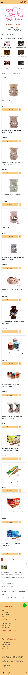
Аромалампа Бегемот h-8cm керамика (12, 289)
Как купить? (5, 616)
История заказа (6, 644)
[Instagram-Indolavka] (21, 2)
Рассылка (5, 648)
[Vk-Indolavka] (25, 2)
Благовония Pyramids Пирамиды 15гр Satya (13, 511)
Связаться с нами (7, 623)
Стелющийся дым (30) (21, 47)
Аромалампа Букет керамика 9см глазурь (13, 353)
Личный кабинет (7, 642)
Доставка (5, 612)
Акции (4, 636)
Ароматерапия (9, 34)
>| (25, 559)
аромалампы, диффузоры (8, 597)
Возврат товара (6, 625)
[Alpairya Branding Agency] (5, 667)
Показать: (3, 77)
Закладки (5, 646)
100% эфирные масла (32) (7, 47)
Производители (6, 634)
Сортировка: (4, 73)
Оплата (4, 610)
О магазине (5, 614)
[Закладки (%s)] (25, 673)
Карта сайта (5, 627)
